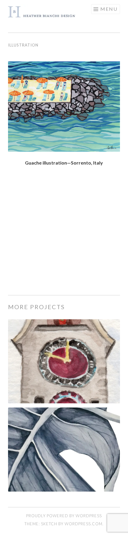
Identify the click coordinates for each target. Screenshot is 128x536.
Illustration (23, 45)
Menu (109, 9)
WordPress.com (83, 523)
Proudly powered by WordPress (64, 515)
